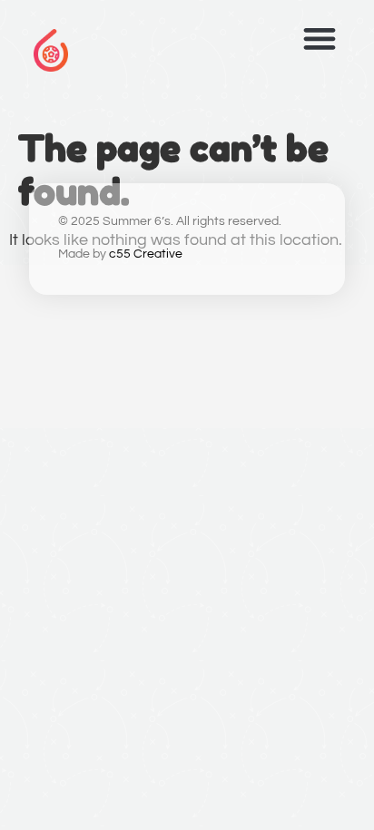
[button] (319, 38)
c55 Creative (145, 254)
